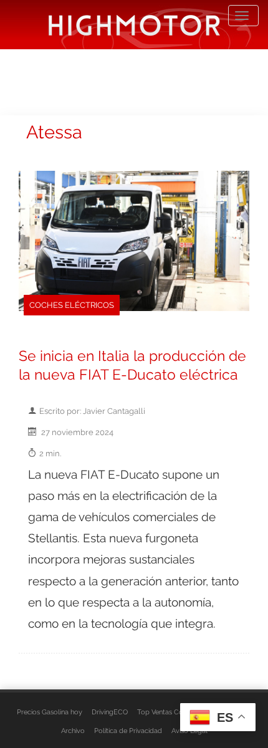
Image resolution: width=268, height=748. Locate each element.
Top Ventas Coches (167, 711)
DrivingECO (110, 711)
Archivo (73, 730)
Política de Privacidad (128, 730)
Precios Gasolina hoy (49, 711)
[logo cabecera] (134, 24)
